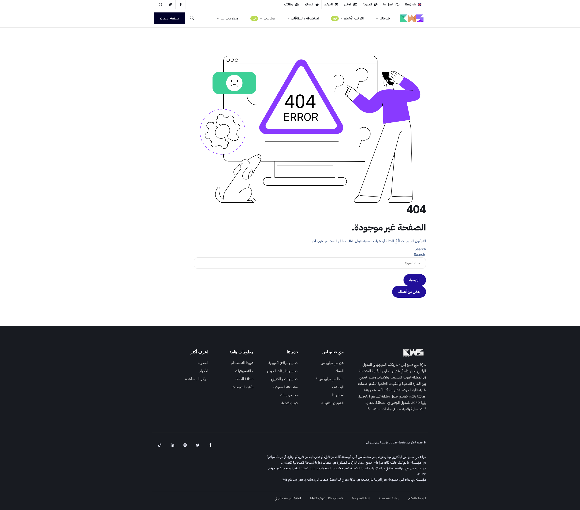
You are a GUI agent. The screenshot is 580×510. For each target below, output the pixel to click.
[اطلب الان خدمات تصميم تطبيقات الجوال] (279, 372)
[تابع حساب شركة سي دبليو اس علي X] (170, 4)
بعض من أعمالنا (409, 292)
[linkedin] (172, 445)
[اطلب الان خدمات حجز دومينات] (279, 396)
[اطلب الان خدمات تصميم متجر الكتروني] (279, 380)
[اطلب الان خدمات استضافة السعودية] (279, 388)
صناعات (263, 18)
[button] (192, 18)
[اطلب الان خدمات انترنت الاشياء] (279, 404)
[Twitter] (197, 445)
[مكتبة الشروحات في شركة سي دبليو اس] (234, 388)
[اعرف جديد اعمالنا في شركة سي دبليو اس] (324, 372)
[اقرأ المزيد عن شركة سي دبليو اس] (324, 364)
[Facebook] (210, 445)
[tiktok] (159, 445)
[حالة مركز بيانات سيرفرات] (234, 372)
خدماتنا (384, 18)
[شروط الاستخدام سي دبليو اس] (234, 364)
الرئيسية (414, 280)
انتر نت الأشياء (348, 18)
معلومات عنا (229, 18)
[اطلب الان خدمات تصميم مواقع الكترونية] (279, 364)
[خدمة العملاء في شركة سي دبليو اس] (234, 380)
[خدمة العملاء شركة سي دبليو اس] (413, 4)
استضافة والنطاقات (305, 18)
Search (420, 249)
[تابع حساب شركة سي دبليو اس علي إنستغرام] (160, 4)
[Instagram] (185, 445)
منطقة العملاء (169, 18)
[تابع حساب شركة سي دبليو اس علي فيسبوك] (181, 4)
